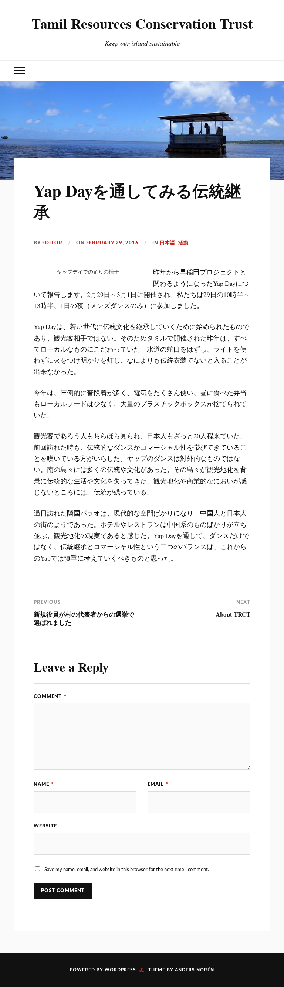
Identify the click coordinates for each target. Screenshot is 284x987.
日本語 (167, 243)
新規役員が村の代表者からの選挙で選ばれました (84, 618)
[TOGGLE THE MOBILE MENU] (19, 71)
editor (52, 243)
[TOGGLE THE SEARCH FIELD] (264, 71)
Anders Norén (194, 970)
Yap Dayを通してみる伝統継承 (137, 201)
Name (44, 784)
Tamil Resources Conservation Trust (142, 23)
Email (158, 784)
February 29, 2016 (112, 243)
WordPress (120, 970)
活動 (183, 243)
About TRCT (233, 614)
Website (45, 826)
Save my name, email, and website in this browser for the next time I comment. (126, 869)
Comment (50, 696)
